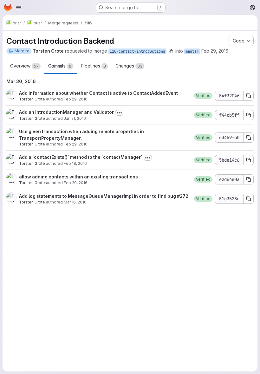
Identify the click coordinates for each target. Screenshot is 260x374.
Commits (59, 65)
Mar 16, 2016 (75, 202)
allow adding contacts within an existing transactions (78, 176)
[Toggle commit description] (119, 113)
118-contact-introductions (137, 51)
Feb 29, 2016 (214, 51)
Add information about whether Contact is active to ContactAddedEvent (98, 93)
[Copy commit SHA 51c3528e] (249, 199)
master (192, 51)
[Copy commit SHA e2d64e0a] (249, 179)
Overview (24, 65)
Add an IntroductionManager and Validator (66, 112)
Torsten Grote (32, 99)
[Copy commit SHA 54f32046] (249, 96)
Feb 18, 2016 (75, 163)
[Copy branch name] (171, 51)
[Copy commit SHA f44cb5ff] (249, 115)
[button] (203, 96)
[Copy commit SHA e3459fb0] (249, 137)
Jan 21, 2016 (75, 118)
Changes (128, 65)
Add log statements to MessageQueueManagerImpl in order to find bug (98, 196)
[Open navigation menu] (19, 8)
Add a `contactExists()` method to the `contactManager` (80, 157)
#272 (182, 196)
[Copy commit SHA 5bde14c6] (249, 160)
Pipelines (93, 65)
